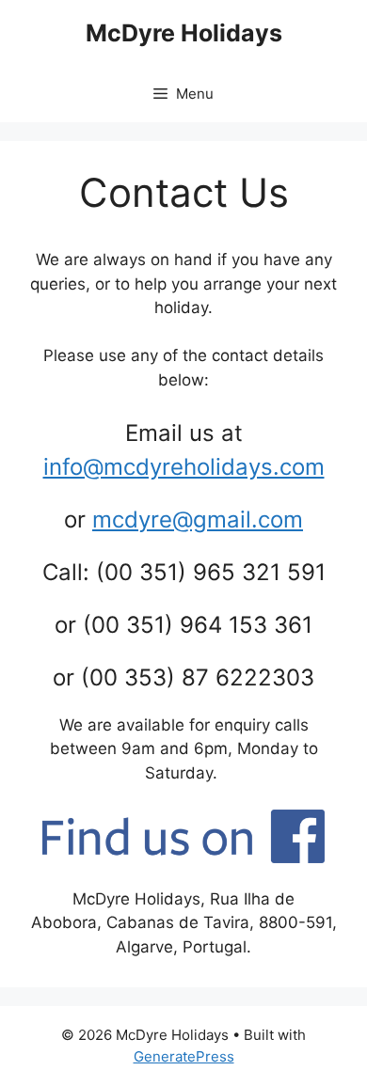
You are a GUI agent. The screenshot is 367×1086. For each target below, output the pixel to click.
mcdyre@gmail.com (197, 519)
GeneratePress (184, 1056)
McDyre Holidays (184, 33)
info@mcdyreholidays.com (184, 466)
